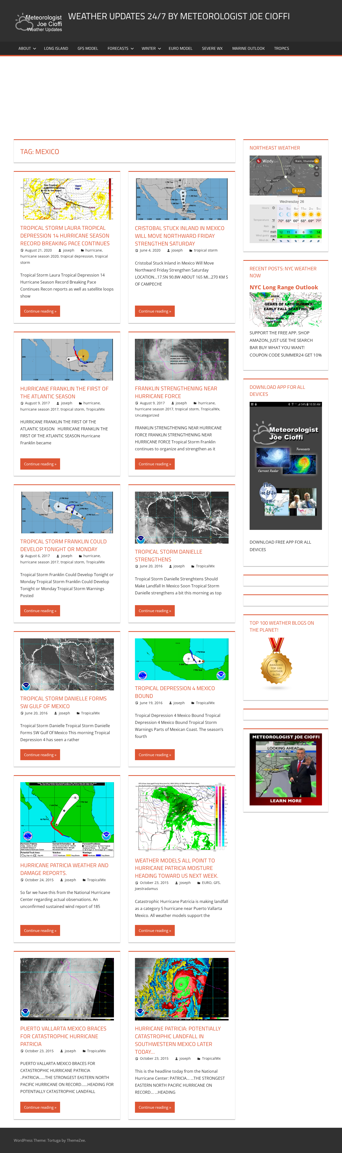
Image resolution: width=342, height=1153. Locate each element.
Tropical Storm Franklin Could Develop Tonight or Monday (63, 545)
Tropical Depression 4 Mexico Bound (175, 692)
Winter (149, 48)
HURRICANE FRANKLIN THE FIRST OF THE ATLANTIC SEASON (64, 392)
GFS (217, 882)
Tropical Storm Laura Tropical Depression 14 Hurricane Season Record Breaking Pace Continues (65, 236)
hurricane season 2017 (39, 409)
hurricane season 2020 (39, 256)
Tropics (281, 48)
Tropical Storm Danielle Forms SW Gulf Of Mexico (63, 702)
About (25, 48)
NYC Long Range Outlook (284, 287)
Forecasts (118, 48)
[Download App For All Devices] (286, 528)
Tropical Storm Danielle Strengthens (168, 555)
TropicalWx (95, 409)
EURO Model (181, 48)
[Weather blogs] (277, 690)
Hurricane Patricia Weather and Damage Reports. (64, 869)
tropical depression (77, 256)
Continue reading (39, 311)
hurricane (93, 250)
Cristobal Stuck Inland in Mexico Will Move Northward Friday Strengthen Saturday (180, 236)
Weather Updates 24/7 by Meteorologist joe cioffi (179, 16)
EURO (207, 882)
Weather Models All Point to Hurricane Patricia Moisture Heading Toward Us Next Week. (176, 868)
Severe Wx (212, 48)
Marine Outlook (248, 48)
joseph (68, 250)
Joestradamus (146, 888)
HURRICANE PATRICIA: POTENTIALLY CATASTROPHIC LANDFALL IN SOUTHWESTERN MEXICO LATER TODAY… (178, 1040)
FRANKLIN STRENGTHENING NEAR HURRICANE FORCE (176, 392)
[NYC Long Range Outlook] (286, 325)
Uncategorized (147, 415)
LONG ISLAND (56, 48)
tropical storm (206, 250)
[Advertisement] (171, 94)
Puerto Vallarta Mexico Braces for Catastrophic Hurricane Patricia (63, 1036)
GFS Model (88, 48)
